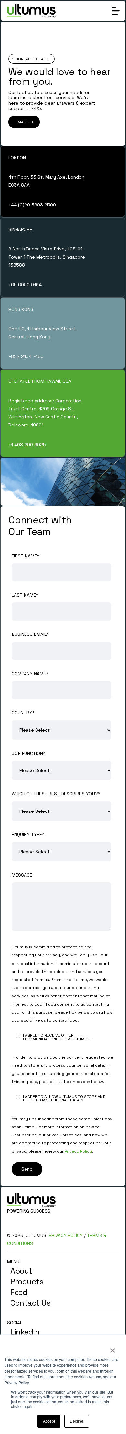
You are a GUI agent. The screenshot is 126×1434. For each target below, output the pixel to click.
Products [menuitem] (26, 1281)
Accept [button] (49, 1421)
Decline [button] (76, 1421)
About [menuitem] (21, 1271)
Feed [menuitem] (18, 1292)
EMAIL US (24, 122)
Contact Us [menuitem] (30, 1303)
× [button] (112, 1348)
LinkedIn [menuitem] (24, 1332)
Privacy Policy (78, 1151)
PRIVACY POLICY (66, 1235)
